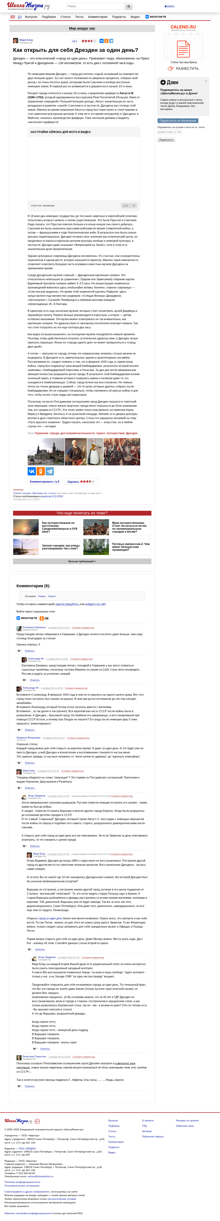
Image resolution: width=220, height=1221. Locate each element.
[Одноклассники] (106, 41)
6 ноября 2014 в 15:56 (57, 659)
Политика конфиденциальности (22, 1182)
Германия (41, 433)
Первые (42, 596)
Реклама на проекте (187, 1120)
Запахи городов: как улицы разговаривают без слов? (61, 547)
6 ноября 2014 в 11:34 (59, 628)
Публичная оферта (153, 1136)
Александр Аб (36, 658)
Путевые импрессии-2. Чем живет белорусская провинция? (131, 547)
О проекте (148, 1120)
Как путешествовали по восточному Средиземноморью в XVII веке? (59, 527)
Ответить (30, 651)
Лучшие (52, 596)
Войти (170, 6)
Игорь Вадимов (36, 795)
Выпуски (31, 17)
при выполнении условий (61, 1198)
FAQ (144, 1125)
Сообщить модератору (83, 628)
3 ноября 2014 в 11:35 (48, 771)
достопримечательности (77, 433)
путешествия (116, 433)
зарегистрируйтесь (67, 604)
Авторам (147, 1131)
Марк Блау (29, 770)
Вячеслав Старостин (34, 1056)
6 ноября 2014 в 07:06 (59, 854)
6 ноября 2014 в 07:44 (69, 957)
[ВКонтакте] (102, 41)
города (54, 433)
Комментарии (97, 17)
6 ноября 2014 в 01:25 (59, 796)
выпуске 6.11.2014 (52, 496)
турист (100, 433)
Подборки (49, 17)
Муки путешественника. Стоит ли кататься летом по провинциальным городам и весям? (129, 527)
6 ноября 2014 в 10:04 (52, 688)
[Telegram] (111, 41)
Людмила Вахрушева (28, 737)
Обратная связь (185, 1125)
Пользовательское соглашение (21, 1185)
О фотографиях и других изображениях (27, 1191)
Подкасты (119, 17)
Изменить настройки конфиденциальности (28, 1213)
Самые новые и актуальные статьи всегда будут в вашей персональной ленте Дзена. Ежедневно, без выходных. (182, 104)
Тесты (79, 17)
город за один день (50, 918)
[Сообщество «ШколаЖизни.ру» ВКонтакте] (155, 16)
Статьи (65, 17)
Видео (135, 17)
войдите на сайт (95, 604)
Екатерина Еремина (34, 627)
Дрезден (132, 433)
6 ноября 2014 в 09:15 (54, 738)
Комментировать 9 (44, 481)
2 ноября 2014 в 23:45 (60, 1057)
